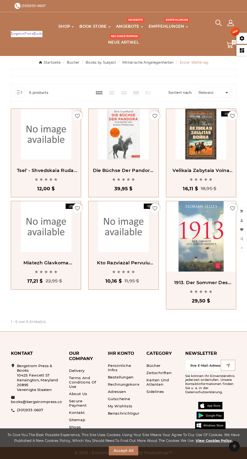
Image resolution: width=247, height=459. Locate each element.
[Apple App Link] (210, 405)
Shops (75, 427)
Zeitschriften (159, 372)
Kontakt (77, 412)
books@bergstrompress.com (38, 401)
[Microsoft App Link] (210, 425)
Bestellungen (121, 377)
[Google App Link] (210, 415)
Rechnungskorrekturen (130, 384)
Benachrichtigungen (128, 413)
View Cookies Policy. (214, 440)
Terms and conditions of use (82, 382)
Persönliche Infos (119, 367)
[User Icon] (230, 23)
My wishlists (120, 406)
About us (78, 393)
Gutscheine (119, 399)
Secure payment (78, 403)
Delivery (77, 370)
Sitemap (77, 420)
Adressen (117, 391)
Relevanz (214, 93)
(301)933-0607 (30, 410)
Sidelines (155, 391)
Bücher (153, 365)
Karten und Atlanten (157, 382)
